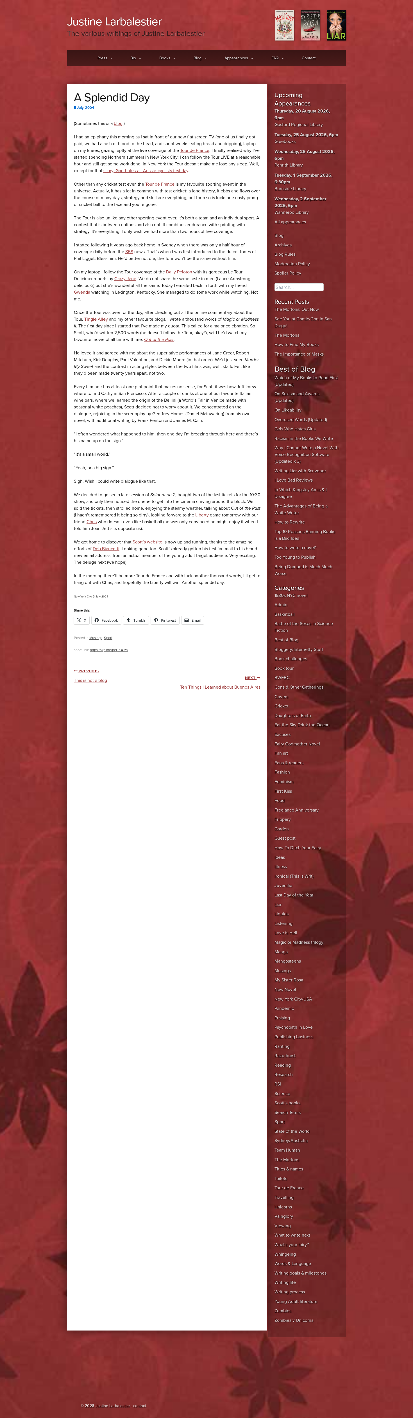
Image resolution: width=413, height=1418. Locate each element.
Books (164, 58)
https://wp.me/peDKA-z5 (109, 650)
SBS (129, 252)
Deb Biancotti (106, 549)
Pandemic (284, 1008)
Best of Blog (286, 640)
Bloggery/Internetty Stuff (298, 649)
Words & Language (292, 1263)
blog (118, 123)
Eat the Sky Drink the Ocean (302, 725)
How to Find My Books (296, 344)
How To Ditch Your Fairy (297, 848)
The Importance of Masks (299, 354)
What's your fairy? (291, 1245)
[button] (110, 58)
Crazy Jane (125, 279)
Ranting (282, 1046)
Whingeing (285, 1254)
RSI (277, 1084)
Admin (280, 605)
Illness (280, 866)
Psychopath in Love (293, 1027)
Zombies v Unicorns (293, 1320)
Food (279, 800)
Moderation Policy (292, 264)
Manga (281, 952)
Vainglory (283, 1216)
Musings (95, 638)
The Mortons (286, 335)
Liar (278, 904)
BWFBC (282, 677)
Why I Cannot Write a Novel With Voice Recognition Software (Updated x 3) (306, 454)
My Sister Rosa (288, 980)
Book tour (284, 668)
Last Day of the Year (293, 895)
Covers (281, 697)
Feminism (284, 782)
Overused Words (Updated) (300, 420)
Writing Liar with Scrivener (300, 471)
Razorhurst (285, 1056)
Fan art (281, 753)
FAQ (275, 58)
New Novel (285, 989)
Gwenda (82, 292)
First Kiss (283, 791)
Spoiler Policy (287, 273)
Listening (283, 923)
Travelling (284, 1197)
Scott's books (287, 1103)
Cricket (281, 706)
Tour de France (194, 150)
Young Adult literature (295, 1301)
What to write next (292, 1235)
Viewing (282, 1226)
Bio (133, 58)
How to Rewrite (289, 522)
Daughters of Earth (292, 715)
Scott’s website (147, 542)
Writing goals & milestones (300, 1273)
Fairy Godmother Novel (297, 744)
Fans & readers (288, 763)
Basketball (284, 614)
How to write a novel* (295, 547)
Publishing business (293, 1037)
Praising (282, 1018)
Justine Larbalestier (114, 21)
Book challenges (290, 659)
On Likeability (287, 410)
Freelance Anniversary (296, 810)
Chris (92, 522)
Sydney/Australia (291, 1140)
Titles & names (288, 1169)
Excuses (282, 734)
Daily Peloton (179, 272)
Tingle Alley (96, 319)
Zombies (282, 1311)
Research (283, 1074)
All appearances (290, 222)
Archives (283, 245)
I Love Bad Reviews (293, 480)
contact (139, 1405)
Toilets (280, 1178)
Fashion (282, 772)
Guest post (285, 838)
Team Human (287, 1150)
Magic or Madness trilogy (298, 942)
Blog (197, 58)
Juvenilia (283, 885)
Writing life (285, 1282)
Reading (282, 1065)
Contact (309, 58)
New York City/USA (293, 999)
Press (102, 58)
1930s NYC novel (291, 595)
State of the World (292, 1131)
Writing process (289, 1292)
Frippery (282, 819)
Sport (108, 638)
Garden (281, 829)
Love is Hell (285, 933)
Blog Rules (285, 254)
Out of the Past (159, 339)
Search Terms (287, 1112)
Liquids (281, 914)
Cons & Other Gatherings (298, 687)
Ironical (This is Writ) (294, 876)
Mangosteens (287, 961)
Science (282, 1093)
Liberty (202, 515)
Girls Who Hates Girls (295, 429)
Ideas (279, 857)
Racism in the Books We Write (303, 438)
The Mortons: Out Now (296, 309)
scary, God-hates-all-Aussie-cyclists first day (145, 171)
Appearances (236, 58)
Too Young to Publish (295, 557)
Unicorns (283, 1207)
